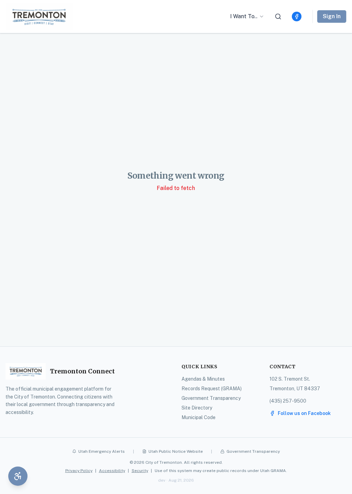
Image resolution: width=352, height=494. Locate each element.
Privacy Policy (78, 470)
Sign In (332, 16)
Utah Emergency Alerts (101, 451)
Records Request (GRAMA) (212, 388)
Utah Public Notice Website (175, 451)
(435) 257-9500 (288, 401)
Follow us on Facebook (304, 413)
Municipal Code (199, 417)
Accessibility (112, 470)
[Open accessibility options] (18, 476)
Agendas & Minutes (203, 379)
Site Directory (197, 408)
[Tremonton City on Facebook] (296, 16)
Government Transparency (211, 398)
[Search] (278, 16)
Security (140, 470)
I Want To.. (243, 16)
